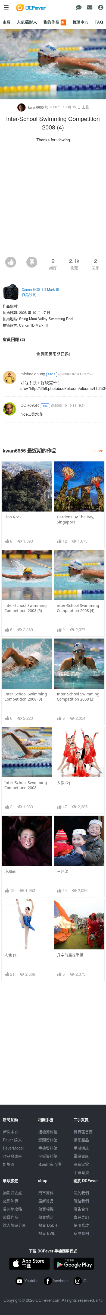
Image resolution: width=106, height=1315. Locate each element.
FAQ (99, 22)
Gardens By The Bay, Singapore (75, 519)
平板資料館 (47, 1156)
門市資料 (46, 1192)
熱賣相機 (46, 1209)
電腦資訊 (81, 1156)
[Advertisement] (53, 201)
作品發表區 (12, 1156)
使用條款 (81, 1225)
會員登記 (81, 1217)
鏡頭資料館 (47, 1140)
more (98, 450)
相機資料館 (47, 1131)
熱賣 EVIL (46, 1233)
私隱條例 (81, 1233)
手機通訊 (81, 1148)
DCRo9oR (29, 405)
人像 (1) (10, 955)
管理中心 (81, 22)
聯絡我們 (81, 1200)
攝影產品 (81, 1140)
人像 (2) (63, 782)
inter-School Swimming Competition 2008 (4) (78, 608)
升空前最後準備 (70, 955)
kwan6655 (36, 107)
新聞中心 (10, 1131)
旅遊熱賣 (10, 1200)
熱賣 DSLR (47, 1225)
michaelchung (32, 373)
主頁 (7, 22)
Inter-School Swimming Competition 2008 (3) (25, 696)
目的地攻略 (12, 1209)
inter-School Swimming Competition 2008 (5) (25, 608)
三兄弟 (62, 871)
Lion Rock (12, 516)
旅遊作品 (10, 1217)
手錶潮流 (81, 1172)
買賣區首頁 (83, 1131)
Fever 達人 (12, 1140)
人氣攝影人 (27, 22)
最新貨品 (46, 1200)
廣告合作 (81, 1209)
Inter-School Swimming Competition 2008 (25, 785)
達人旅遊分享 (14, 1225)
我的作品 (54, 22)
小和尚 (10, 871)
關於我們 (81, 1192)
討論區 (8, 1164)
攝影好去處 (12, 1192)
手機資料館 (47, 1148)
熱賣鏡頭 (46, 1217)
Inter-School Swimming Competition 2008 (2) (78, 696)
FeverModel (13, 1148)
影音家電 (81, 1164)
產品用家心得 (49, 1164)
